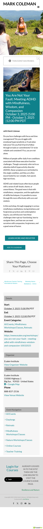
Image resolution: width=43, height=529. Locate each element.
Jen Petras (26, 499)
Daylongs (10, 419)
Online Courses (13, 445)
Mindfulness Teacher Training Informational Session (13, 282)
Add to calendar (14, 247)
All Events (9, 324)
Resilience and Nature (30, 490)
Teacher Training (14, 451)
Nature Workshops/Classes (19, 440)
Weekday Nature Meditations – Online (30, 282)
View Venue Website (14, 395)
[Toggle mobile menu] (38, 7)
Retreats (28, 327)
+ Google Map (13, 384)
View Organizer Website (15, 364)
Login (10, 479)
